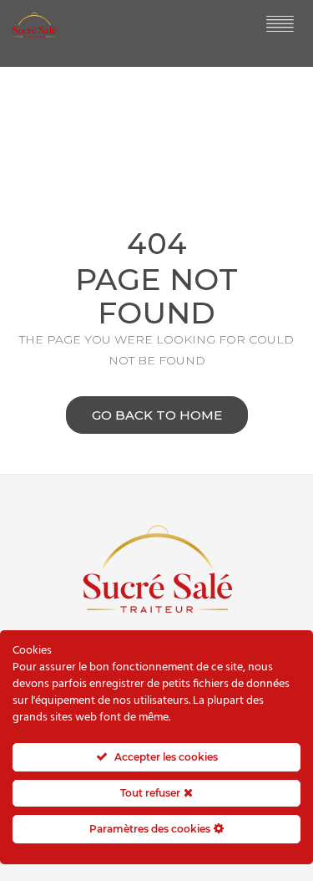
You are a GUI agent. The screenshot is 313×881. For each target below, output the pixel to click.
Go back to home (157, 415)
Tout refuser (151, 793)
